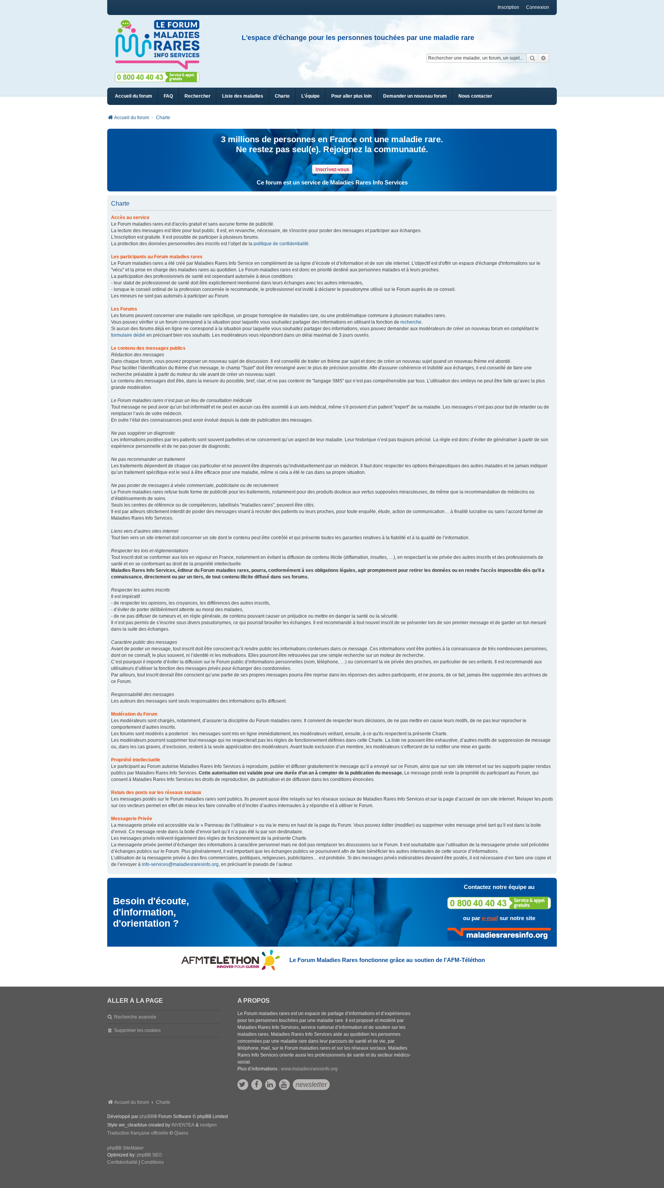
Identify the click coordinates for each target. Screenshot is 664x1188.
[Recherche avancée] (543, 58)
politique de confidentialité (281, 243)
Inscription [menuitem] (508, 7)
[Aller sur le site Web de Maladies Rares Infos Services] (499, 934)
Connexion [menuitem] (537, 7)
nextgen (208, 1125)
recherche (411, 322)
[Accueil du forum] (160, 45)
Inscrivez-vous (332, 169)
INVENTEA (182, 1125)
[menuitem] (242, 96)
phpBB (146, 1116)
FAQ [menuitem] (168, 96)
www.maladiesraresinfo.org (309, 1069)
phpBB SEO (149, 1155)
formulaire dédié (128, 335)
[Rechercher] (532, 58)
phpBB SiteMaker (125, 1148)
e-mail (490, 918)
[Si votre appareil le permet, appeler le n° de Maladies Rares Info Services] (499, 903)
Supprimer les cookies (137, 1030)
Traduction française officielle (137, 1133)
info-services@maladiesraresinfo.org (180, 864)
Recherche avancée (135, 1017)
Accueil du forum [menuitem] (133, 96)
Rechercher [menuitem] (197, 96)
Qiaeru (181, 1133)
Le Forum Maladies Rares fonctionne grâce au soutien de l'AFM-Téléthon (387, 960)
